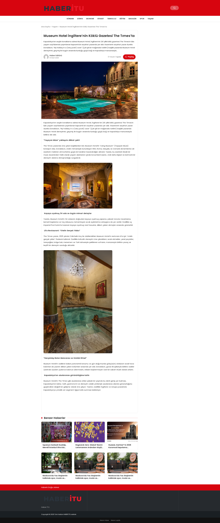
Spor (142, 19)
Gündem (70, 19)
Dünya (80, 19)
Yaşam (150, 19)
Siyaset (100, 19)
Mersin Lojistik (115, 520)
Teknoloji (111, 19)
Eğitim (122, 19)
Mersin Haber (104, 520)
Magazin (132, 19)
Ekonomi (90, 19)
